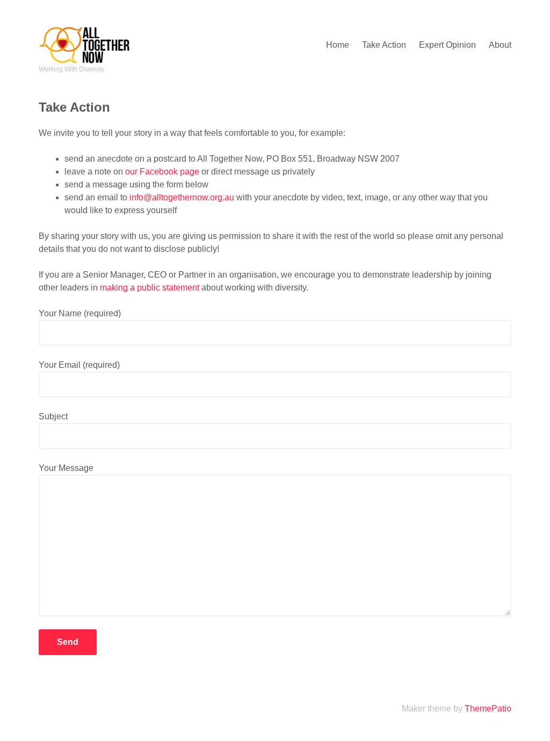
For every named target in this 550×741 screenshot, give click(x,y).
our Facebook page (162, 171)
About (500, 44)
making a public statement (149, 287)
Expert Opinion (447, 44)
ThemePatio (488, 708)
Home (337, 44)
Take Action (384, 44)
